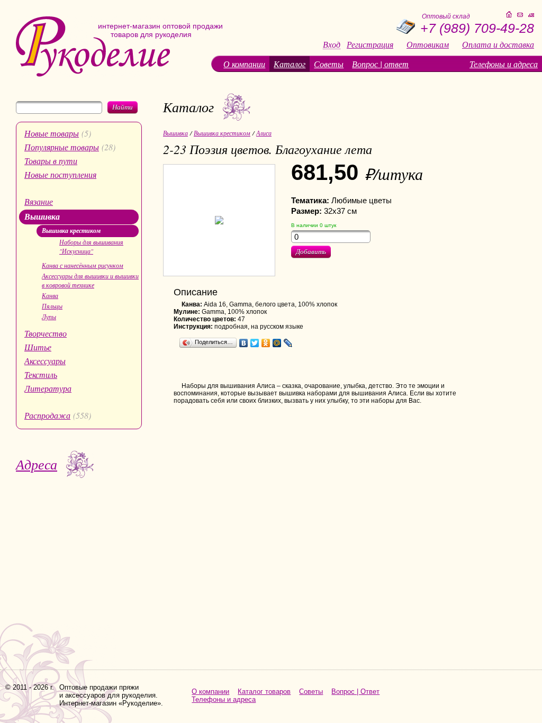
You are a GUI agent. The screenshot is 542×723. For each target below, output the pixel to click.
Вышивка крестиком (71, 230)
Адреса (36, 464)
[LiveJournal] (288, 343)
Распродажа (47, 415)
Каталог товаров (264, 691)
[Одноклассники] (266, 343)
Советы (329, 63)
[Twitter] (254, 343)
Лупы (49, 316)
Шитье (37, 347)
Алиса (264, 133)
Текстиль (40, 374)
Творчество (45, 333)
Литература (47, 388)
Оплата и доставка (498, 44)
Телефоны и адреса (503, 63)
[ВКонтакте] (243, 343)
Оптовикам (427, 44)
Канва (50, 295)
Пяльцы (52, 306)
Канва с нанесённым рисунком (82, 265)
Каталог (289, 63)
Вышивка (42, 216)
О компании (244, 63)
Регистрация (370, 44)
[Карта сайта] (531, 15)
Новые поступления (60, 174)
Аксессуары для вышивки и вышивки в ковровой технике (90, 280)
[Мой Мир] (277, 343)
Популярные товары (61, 146)
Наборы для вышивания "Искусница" (91, 246)
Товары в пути (50, 160)
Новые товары (51, 133)
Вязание (38, 201)
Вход (331, 44)
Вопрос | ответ (380, 63)
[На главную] (93, 74)
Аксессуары (45, 360)
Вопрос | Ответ (355, 691)
